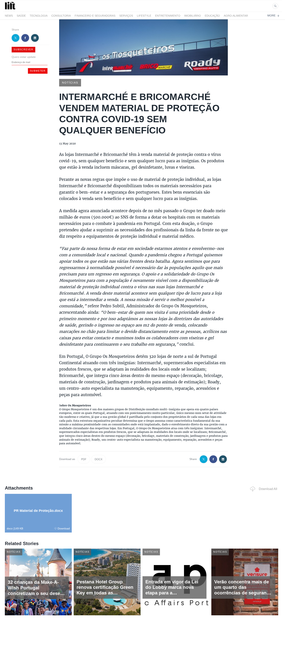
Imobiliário (192, 15)
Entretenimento (167, 15)
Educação (212, 15)
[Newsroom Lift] (11, 9)
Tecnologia (39, 15)
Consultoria (61, 15)
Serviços (126, 15)
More (271, 15)
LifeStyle (144, 15)
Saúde (21, 15)
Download (64, 528)
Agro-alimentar (236, 15)
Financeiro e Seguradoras (95, 15)
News (9, 15)
